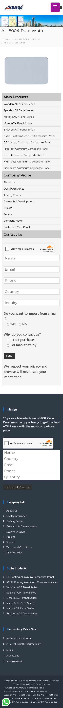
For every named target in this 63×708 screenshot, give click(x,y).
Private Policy (14, 552)
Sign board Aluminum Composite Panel (27, 168)
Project (8, 207)
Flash (53, 680)
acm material (14, 661)
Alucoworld (12, 655)
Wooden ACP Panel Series (19, 104)
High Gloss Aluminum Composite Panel (27, 161)
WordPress (44, 684)
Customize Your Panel (17, 227)
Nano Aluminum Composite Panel (24, 155)
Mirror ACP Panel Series (18, 123)
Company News (13, 220)
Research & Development (19, 201)
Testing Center (12, 195)
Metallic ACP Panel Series (19, 116)
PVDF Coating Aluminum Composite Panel (29, 136)
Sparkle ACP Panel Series (18, 110)
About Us (9, 182)
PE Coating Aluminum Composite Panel (27, 142)
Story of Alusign (15, 531)
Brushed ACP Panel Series (19, 129)
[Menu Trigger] (55, 7)
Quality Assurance (14, 188)
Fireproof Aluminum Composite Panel (26, 148)
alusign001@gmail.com (27, 644)
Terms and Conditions (19, 547)
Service (8, 214)
